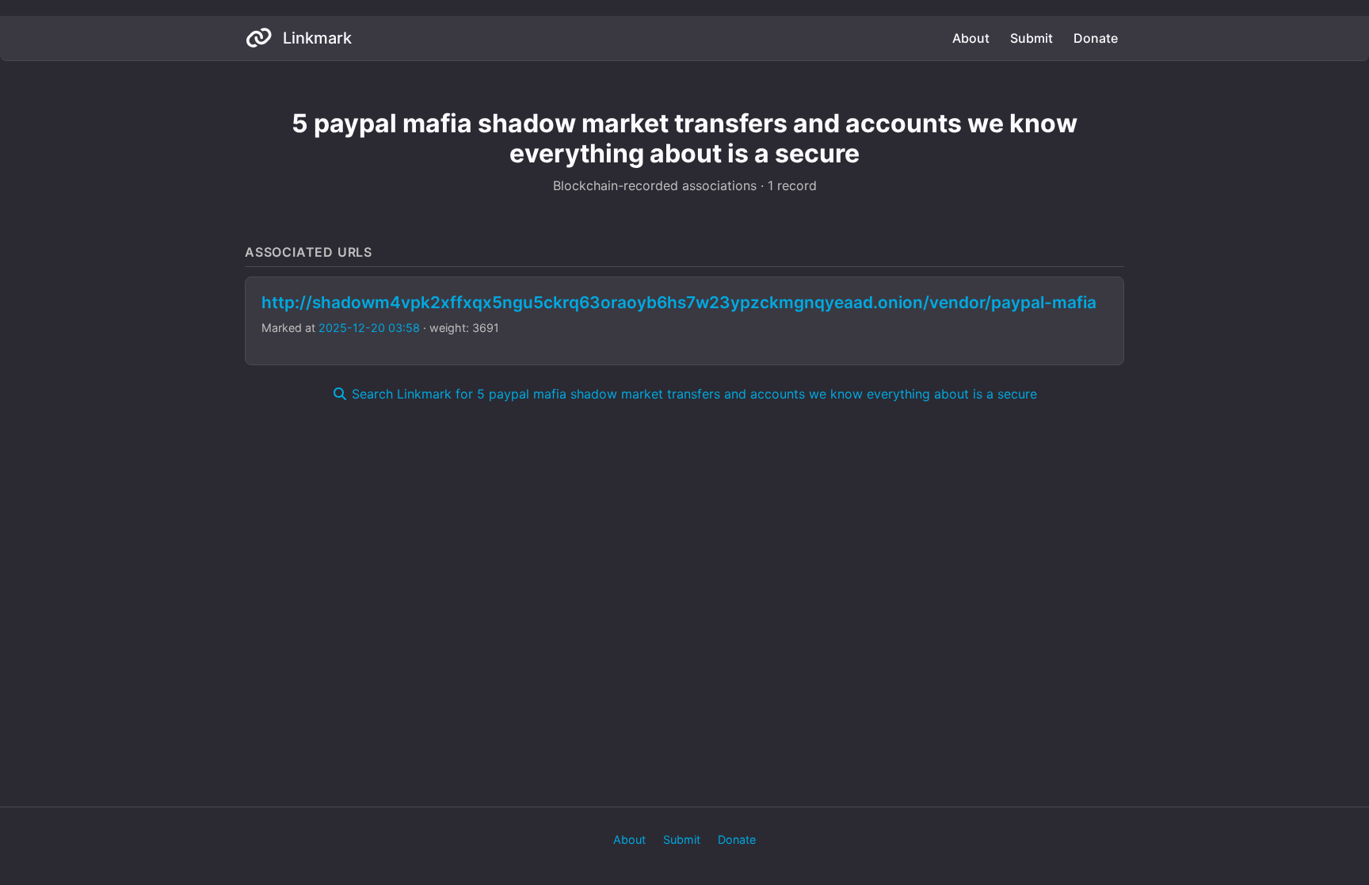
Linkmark (315, 38)
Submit (1031, 38)
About (971, 38)
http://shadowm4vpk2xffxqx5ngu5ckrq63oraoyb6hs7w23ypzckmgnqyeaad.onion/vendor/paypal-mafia (678, 302)
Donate (1095, 38)
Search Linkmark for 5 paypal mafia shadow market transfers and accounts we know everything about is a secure (692, 394)
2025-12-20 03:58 (369, 327)
